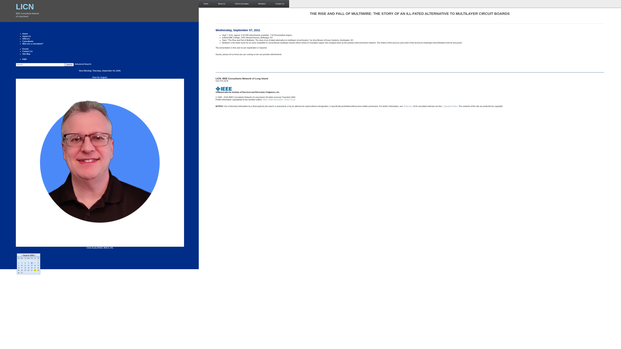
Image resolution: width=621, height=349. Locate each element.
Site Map (26, 54)
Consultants (27, 41)
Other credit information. (273, 100)
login (24, 59)
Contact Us (27, 51)
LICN (25, 6)
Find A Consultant (242, 4)
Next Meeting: (100, 71)
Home (25, 34)
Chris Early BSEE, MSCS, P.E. (100, 248)
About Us (26, 36)
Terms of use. (290, 100)
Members (262, 4)
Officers (26, 39)
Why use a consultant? (32, 44)
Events (25, 49)
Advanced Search (83, 64)
